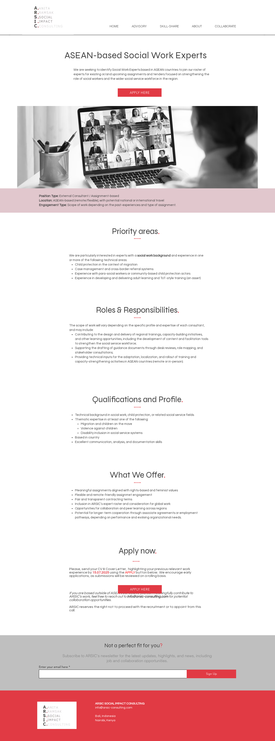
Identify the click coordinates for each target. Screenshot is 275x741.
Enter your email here (53, 666)
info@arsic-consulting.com (147, 596)
